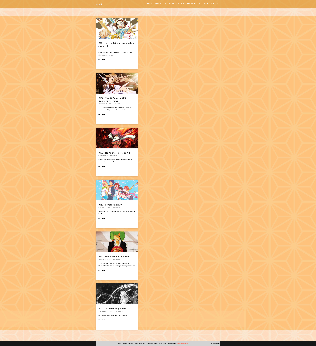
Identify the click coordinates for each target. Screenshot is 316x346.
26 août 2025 (102, 48)
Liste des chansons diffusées (174, 3)
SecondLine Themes (182, 343)
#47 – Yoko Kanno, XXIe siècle (113, 256)
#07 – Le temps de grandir (112, 308)
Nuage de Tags (215, 343)
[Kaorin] (99, 4)
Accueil (149, 3)
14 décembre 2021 (103, 155)
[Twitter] (211, 4)
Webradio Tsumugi (193, 3)
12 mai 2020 (101, 207)
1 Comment (117, 103)
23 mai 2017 (101, 259)
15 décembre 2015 (103, 311)
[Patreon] (214, 4)
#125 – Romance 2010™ (110, 205)
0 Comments (118, 48)
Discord (205, 3)
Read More (101, 59)
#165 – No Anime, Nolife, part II (114, 153)
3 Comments (113, 155)
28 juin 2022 (102, 103)
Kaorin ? (158, 3)
